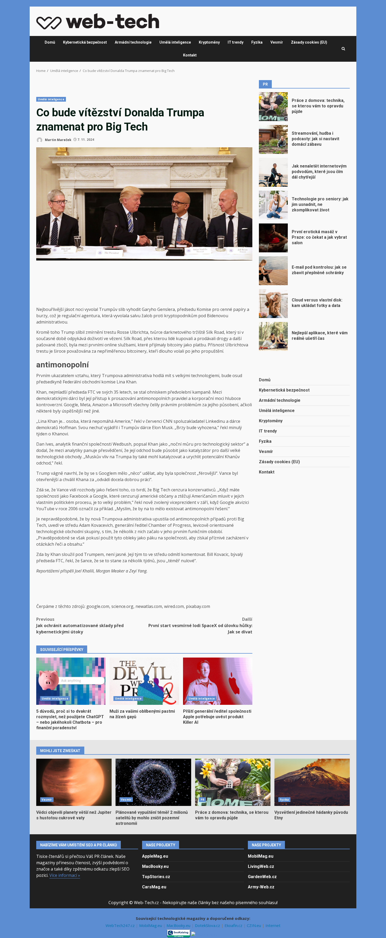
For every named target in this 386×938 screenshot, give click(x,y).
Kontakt (190, 55)
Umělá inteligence (175, 42)
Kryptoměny (209, 42)
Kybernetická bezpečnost (85, 42)
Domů (50, 42)
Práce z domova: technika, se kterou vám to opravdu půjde (273, 106)
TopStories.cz (156, 876)
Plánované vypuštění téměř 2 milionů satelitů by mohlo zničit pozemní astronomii (153, 782)
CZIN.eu (254, 925)
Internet (272, 925)
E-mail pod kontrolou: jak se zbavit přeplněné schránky (273, 270)
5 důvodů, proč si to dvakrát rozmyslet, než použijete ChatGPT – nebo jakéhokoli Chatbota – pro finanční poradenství (71, 681)
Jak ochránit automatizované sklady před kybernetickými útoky (80, 625)
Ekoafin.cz (234, 925)
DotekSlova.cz (208, 925)
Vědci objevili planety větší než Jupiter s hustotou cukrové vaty (74, 782)
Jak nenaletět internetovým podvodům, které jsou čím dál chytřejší (273, 172)
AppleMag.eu (155, 856)
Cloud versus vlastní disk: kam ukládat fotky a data (273, 303)
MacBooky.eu (155, 866)
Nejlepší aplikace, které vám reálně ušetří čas (273, 336)
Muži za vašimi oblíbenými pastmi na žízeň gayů (144, 681)
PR (202, 799)
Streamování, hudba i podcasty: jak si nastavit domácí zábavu (273, 139)
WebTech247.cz (121, 925)
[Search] (343, 49)
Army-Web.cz (261, 886)
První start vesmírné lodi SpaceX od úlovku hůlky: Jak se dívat (200, 625)
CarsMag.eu (154, 886)
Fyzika (257, 42)
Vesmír (276, 42)
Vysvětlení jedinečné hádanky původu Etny (312, 782)
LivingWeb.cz (261, 866)
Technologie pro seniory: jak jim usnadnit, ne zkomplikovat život (273, 205)
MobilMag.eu (260, 856)
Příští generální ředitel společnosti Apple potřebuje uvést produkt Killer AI (217, 681)
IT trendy (235, 42)
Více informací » (64, 875)
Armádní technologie (133, 42)
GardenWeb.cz (262, 876)
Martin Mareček (57, 139)
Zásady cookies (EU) (309, 42)
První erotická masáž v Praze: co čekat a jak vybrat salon (273, 237)
